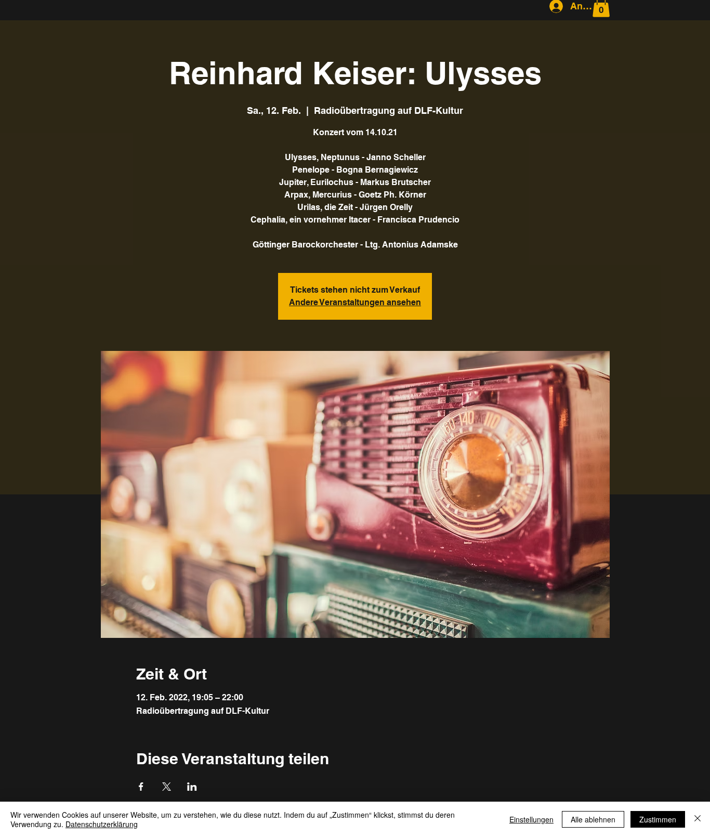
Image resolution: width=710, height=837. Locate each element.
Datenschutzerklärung (101, 824)
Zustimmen (657, 819)
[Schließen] (697, 819)
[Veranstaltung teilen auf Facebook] (141, 786)
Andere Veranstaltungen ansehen (355, 302)
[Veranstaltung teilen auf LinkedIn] (192, 786)
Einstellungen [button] (531, 819)
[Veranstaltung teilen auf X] (167, 786)
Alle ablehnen (593, 819)
